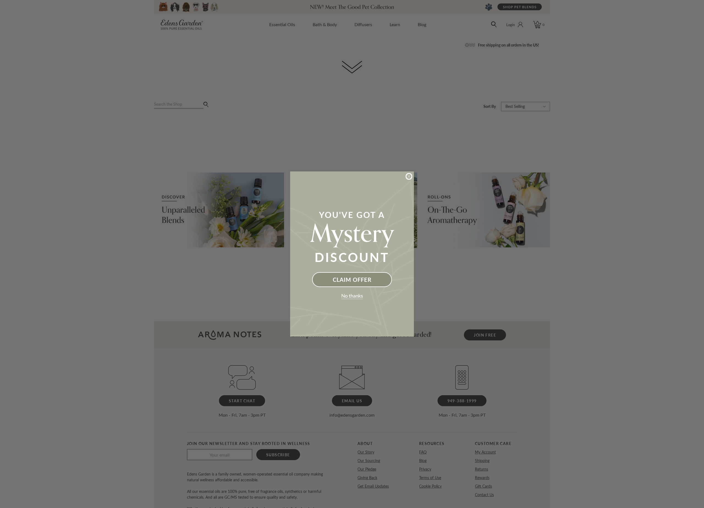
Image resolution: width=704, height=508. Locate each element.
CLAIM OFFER (352, 279)
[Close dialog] (409, 176)
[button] (352, 296)
